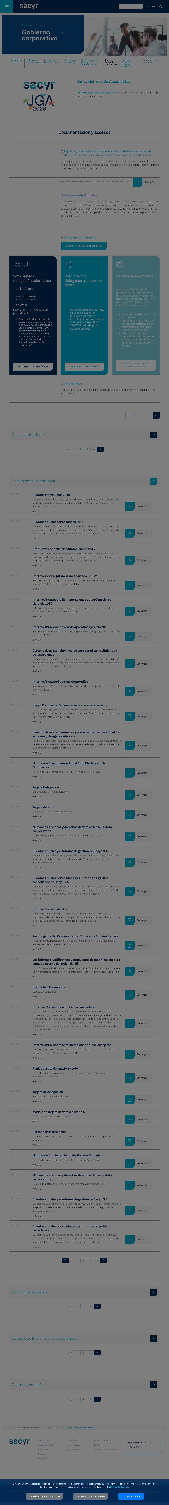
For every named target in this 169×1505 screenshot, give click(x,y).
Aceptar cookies (133, 1496)
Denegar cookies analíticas (45, 1496)
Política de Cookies (119, 1487)
